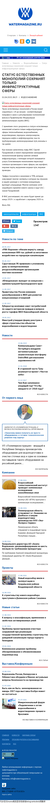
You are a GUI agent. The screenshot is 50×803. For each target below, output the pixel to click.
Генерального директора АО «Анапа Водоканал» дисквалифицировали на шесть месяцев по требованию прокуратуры (24, 546)
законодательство (11, 214)
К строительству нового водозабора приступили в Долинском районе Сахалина (24, 596)
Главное (5, 735)
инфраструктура (29, 214)
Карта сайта (7, 794)
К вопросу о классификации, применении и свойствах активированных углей (24, 619)
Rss (14, 744)
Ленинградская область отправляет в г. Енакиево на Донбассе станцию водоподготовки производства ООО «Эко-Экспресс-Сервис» (32, 516)
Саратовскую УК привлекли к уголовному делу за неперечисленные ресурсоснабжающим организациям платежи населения (23, 268)
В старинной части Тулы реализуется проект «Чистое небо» (33, 371)
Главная (5, 63)
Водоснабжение (31, 63)
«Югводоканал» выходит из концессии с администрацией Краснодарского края (22, 282)
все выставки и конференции (35, 720)
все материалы (41, 469)
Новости (16, 63)
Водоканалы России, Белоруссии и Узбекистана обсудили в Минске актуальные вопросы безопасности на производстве (25, 677)
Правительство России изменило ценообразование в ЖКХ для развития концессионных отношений (22, 294)
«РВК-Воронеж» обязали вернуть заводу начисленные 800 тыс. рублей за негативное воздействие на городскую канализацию (25, 252)
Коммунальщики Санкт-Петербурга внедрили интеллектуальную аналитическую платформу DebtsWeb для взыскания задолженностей (32, 353)
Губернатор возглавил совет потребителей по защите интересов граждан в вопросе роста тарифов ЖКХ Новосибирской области (25, 309)
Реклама (5, 739)
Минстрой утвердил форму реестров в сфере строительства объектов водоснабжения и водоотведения (22, 323)
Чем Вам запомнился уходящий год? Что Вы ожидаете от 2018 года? (30, 385)
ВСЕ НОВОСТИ (42, 564)
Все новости (42, 394)
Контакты (22, 35)
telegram (30, 801)
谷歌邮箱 (22, 801)
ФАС (41, 214)
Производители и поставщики (25, 739)
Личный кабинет (36, 35)
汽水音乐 (4, 801)
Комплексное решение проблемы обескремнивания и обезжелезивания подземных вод (21, 651)
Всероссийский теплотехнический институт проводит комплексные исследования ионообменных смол (33, 488)
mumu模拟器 (13, 801)
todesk (37, 801)
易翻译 (42, 801)
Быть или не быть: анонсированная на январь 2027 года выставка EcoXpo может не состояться (23, 691)
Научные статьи (28, 735)
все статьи (43, 660)
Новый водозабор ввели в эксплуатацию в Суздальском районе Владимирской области (31, 582)
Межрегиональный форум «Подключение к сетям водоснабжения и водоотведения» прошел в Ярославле (31, 708)
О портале (11, 35)
